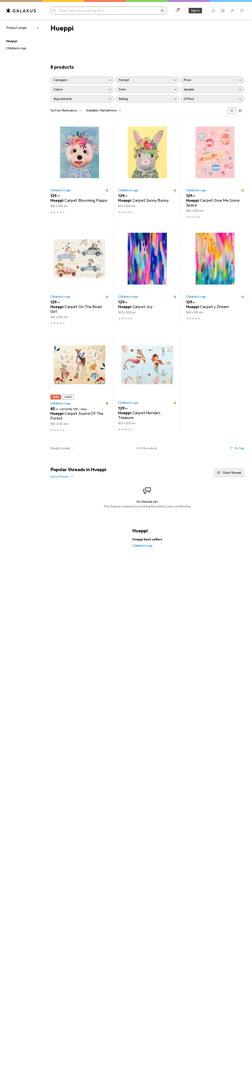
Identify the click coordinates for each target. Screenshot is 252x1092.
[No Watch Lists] (232, 10)
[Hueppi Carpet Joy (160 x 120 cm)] (147, 277)
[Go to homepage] (21, 11)
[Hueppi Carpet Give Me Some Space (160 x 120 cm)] (215, 171)
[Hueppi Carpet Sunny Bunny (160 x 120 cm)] (147, 171)
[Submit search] (54, 11)
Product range (16, 28)
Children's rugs (16, 48)
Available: (92, 110)
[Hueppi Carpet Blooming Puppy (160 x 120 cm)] (79, 171)
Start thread (232, 473)
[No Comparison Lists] (223, 10)
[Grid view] (232, 110)
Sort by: (55, 110)
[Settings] (177, 10)
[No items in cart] (242, 10)
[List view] (240, 110)
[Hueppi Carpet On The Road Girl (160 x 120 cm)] (79, 277)
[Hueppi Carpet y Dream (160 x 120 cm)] (215, 277)
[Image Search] (162, 11)
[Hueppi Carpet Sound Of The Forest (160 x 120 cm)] (79, 383)
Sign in (195, 11)
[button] (106, 190)
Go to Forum (59, 477)
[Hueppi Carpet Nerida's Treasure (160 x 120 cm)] (147, 383)
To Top (239, 448)
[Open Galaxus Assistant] (213, 10)
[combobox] (71, 110)
